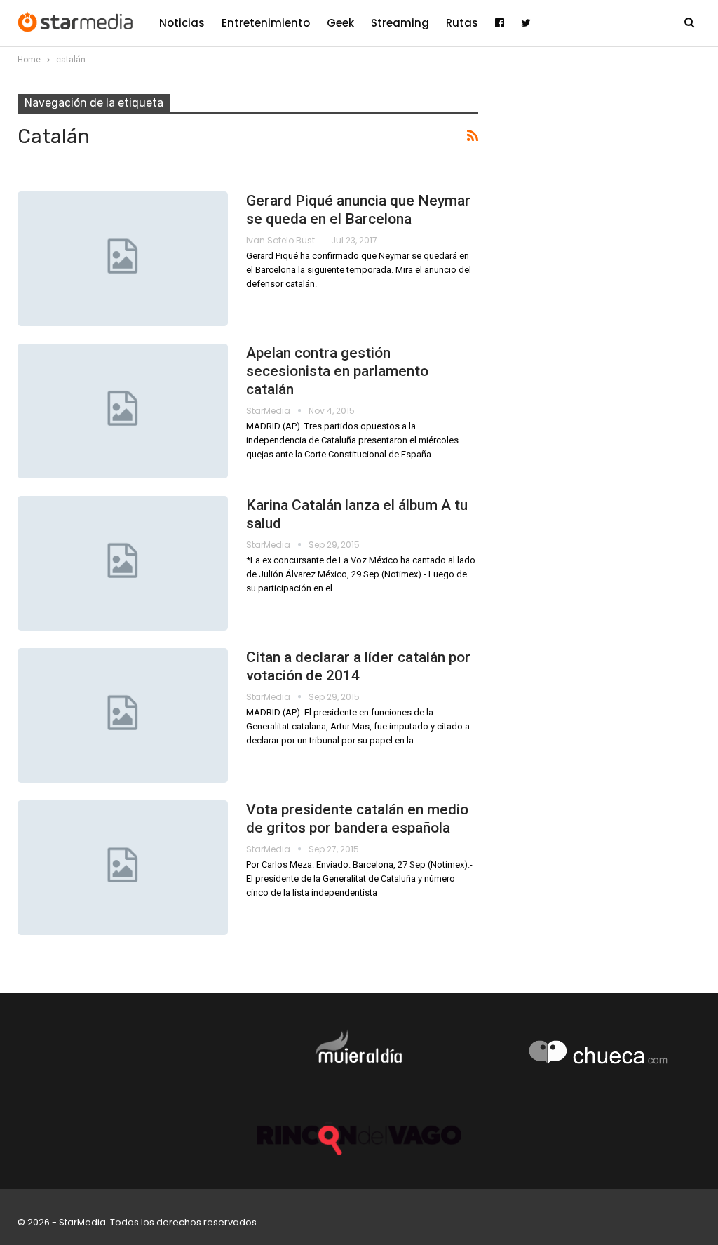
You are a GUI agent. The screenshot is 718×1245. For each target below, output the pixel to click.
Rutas (462, 22)
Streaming (400, 22)
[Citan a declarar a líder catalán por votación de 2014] (123, 715)
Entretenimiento (266, 22)
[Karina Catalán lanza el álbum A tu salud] (123, 563)
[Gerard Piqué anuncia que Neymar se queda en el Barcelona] (123, 258)
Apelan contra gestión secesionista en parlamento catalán (337, 371)
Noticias (182, 22)
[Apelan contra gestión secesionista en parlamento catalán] (123, 411)
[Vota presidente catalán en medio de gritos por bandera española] (123, 867)
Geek (340, 22)
